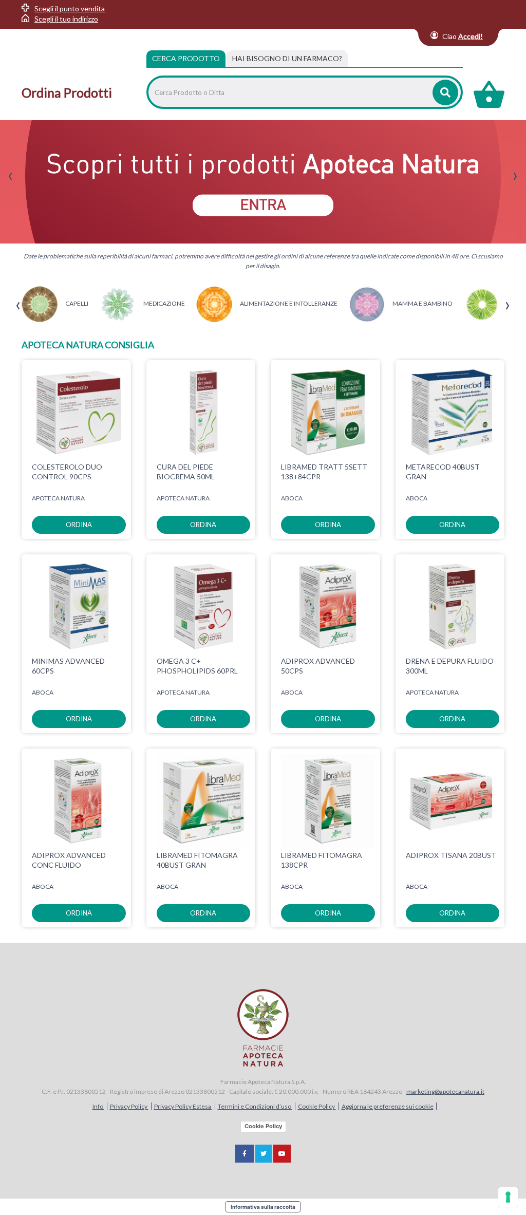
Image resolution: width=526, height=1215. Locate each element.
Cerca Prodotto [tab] (186, 58)
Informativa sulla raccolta (263, 1207)
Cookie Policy (317, 1106)
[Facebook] (244, 1154)
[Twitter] (263, 1154)
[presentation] (10, 176)
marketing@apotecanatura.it (445, 1091)
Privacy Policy (129, 1106)
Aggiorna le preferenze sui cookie (388, 1106)
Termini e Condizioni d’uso (255, 1106)
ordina (79, 524)
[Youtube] (282, 1154)
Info (98, 1106)
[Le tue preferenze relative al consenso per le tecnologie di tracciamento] (508, 1197)
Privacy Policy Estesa (183, 1106)
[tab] (287, 58)
